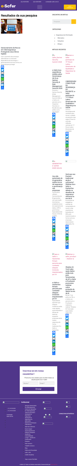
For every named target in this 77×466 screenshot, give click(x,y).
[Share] (11, 87)
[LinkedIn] (11, 75)
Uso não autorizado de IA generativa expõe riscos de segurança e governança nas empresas (57, 183)
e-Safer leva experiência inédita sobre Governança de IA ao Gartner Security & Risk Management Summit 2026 (57, 79)
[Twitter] (11, 69)
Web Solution (54, 464)
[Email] (11, 72)
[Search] (73, 21)
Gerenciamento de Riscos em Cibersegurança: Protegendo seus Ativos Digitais (10, 51)
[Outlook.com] (11, 84)
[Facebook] (11, 66)
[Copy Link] (11, 81)
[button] (39, 7)
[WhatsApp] (11, 78)
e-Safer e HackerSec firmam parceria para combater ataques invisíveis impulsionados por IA (57, 291)
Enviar (38, 389)
